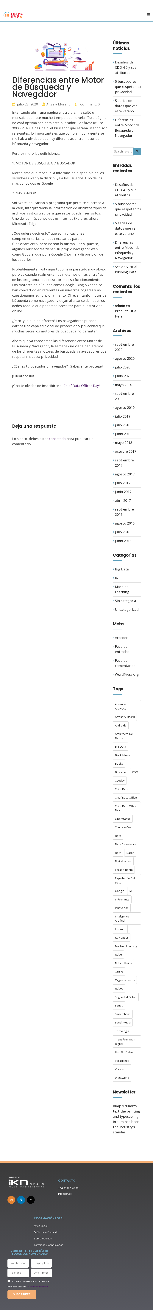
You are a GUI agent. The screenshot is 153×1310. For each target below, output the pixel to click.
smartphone (123, 1014)
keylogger (121, 937)
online (119, 971)
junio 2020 (123, 376)
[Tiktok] (31, 1200)
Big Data (122, 569)
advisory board (125, 717)
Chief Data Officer (126, 797)
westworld (122, 1077)
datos (130, 853)
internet (120, 929)
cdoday (120, 780)
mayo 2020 (123, 384)
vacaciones (122, 1060)
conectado (57, 438)
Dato (118, 853)
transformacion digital (125, 1041)
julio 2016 (122, 532)
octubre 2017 (125, 451)
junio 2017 (123, 491)
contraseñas (123, 827)
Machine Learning (126, 946)
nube (118, 954)
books (119, 763)
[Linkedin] (21, 1200)
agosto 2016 (125, 523)
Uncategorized (127, 609)
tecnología (122, 1031)
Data (118, 836)
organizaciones (125, 980)
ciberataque (123, 819)
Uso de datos (124, 1052)
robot (119, 988)
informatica (122, 899)
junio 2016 (123, 541)
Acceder (121, 637)
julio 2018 (122, 425)
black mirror (122, 755)
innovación (122, 908)
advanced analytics (121, 706)
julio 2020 (122, 367)
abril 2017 (123, 500)
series (119, 1005)
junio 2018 (123, 434)
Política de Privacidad (37, 1286)
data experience (125, 844)
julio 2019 (122, 416)
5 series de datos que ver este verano (126, 105)
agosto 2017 (125, 474)
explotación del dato (125, 880)
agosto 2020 (125, 358)
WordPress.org (127, 674)
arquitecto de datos (124, 736)
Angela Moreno (58, 104)
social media (123, 1022)
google (119, 891)
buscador (121, 772)
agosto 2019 (125, 407)
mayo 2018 (123, 442)
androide (121, 725)
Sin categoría (125, 600)
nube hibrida (123, 963)
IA (116, 578)
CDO (135, 772)
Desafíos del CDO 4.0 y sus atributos (125, 67)
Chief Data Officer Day (81, 385)
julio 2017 (122, 483)
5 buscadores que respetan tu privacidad (128, 86)
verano (119, 1069)
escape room (124, 870)
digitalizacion (123, 861)
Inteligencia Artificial (122, 918)
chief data (121, 789)
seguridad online (126, 997)
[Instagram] (11, 1200)
